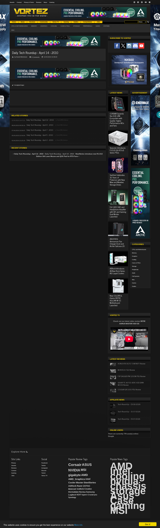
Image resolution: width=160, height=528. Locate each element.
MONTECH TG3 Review (126, 369)
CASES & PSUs (65, 26)
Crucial (91, 495)
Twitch (43, 473)
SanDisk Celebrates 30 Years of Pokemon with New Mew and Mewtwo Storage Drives (117, 179)
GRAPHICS (43, 26)
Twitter (43, 465)
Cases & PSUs (136, 263)
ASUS (87, 465)
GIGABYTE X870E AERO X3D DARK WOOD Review (131, 383)
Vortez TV (44, 475)
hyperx (84, 495)
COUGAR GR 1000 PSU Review (129, 389)
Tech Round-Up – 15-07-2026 (129, 418)
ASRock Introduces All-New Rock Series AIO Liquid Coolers (117, 271)
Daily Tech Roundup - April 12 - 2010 (40, 119)
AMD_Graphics (76, 479)
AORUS (80, 489)
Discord (43, 470)
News (45, 2)
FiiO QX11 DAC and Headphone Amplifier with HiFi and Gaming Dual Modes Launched (118, 211)
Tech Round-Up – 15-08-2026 (129, 404)
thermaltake (73, 492)
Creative (88, 489)
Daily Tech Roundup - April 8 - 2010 (40, 124)
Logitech (72, 495)
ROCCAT (72, 489)
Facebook (44, 463)
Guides (134, 286)
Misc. (133, 279)
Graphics (134, 256)
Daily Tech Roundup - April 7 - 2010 (40, 129)
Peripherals (135, 269)
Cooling (134, 259)
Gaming (51, 2)
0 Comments (35, 57)
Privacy (13, 463)
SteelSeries (90, 482)
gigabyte (74, 475)
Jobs (12, 475)
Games (134, 283)
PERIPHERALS (87, 26)
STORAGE (76, 26)
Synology (72, 497)
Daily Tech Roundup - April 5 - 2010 (40, 134)
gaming (127, 505)
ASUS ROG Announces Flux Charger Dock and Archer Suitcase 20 (117, 242)
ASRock (72, 486)
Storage (134, 266)
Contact (19, 2)
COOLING (54, 26)
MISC (13, 30)
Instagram (44, 468)
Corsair (74, 465)
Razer (80, 486)
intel (88, 479)
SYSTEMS (106, 26)
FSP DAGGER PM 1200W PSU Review (131, 376)
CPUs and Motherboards (139, 249)
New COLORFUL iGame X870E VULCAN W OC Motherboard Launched (116, 300)
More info (78, 524)
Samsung (90, 492)
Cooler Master (75, 482)
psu (95, 495)
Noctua (82, 492)
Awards (12, 2)
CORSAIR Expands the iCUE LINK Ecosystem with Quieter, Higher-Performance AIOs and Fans (117, 119)
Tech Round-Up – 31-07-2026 (129, 411)
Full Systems (135, 276)
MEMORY (34, 26)
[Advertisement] (57, 98)
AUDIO (98, 26)
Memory (134, 253)
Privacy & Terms (29, 2)
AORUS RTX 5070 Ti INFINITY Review (131, 363)
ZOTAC (86, 486)
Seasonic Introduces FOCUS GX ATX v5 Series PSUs (118, 150)
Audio (133, 273)
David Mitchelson (21, 57)
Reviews (38, 2)
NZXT (79, 495)
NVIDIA (74, 470)
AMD (84, 475)
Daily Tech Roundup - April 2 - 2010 (40, 140)
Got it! (147, 524)
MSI (83, 470)
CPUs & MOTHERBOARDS (19, 26)
